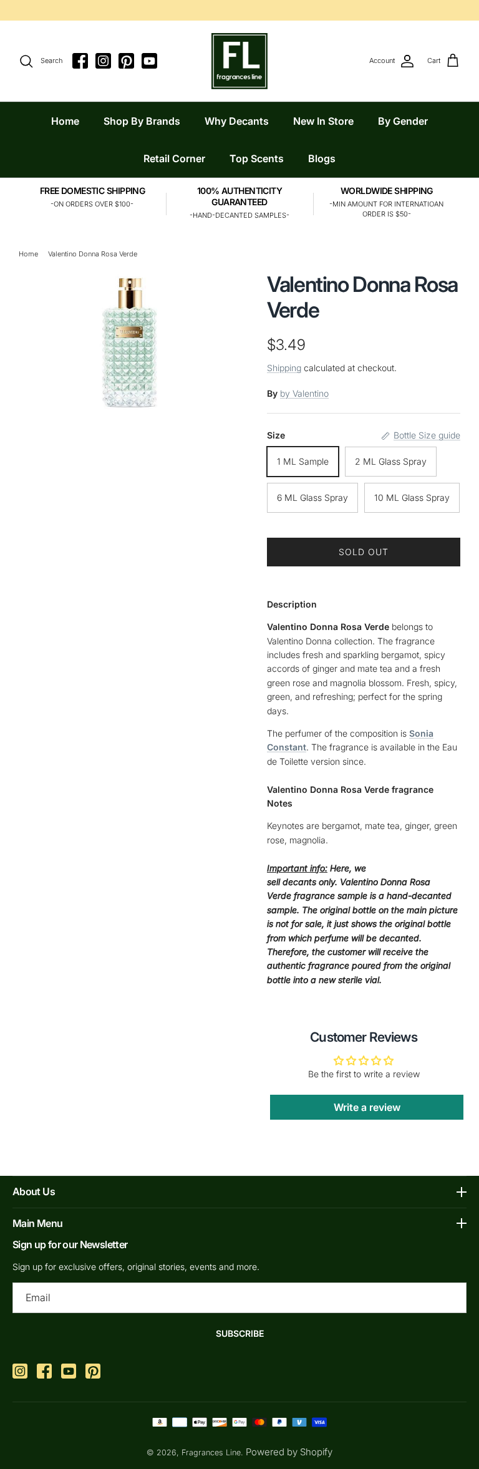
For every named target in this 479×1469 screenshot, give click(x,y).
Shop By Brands (142, 121)
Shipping (284, 367)
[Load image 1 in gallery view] (129, 341)
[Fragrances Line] (239, 61)
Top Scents (257, 158)
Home (65, 121)
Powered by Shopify (289, 1452)
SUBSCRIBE (240, 1333)
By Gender (403, 121)
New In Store (323, 121)
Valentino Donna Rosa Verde (92, 254)
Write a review (367, 1107)
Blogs (322, 158)
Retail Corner (174, 158)
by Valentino (304, 393)
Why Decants (237, 121)
